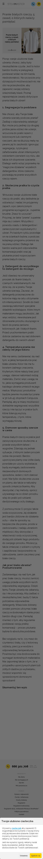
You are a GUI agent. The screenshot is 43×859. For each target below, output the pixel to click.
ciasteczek (16, 828)
